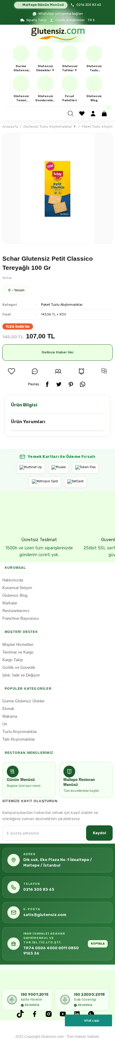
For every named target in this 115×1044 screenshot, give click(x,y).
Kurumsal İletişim (17, 588)
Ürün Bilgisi (24, 405)
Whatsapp (91, 1020)
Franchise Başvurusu (20, 618)
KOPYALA (98, 943)
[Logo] (57, 33)
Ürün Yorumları (28, 421)
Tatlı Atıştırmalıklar (18, 739)
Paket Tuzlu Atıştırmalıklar (62, 305)
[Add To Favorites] (11, 371)
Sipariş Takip (36, 20)
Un (4, 724)
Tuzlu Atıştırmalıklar (19, 731)
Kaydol (99, 833)
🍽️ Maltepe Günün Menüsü (41, 5)
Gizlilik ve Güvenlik (18, 667)
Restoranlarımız (15, 611)
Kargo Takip (12, 660)
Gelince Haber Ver (58, 352)
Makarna (9, 716)
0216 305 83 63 (88, 5)
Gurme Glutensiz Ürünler (23, 701)
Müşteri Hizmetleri (17, 644)
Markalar (9, 603)
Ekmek (8, 708)
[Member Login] (93, 113)
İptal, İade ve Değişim (21, 675)
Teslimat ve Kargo (17, 652)
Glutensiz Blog (14, 595)
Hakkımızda (12, 580)
